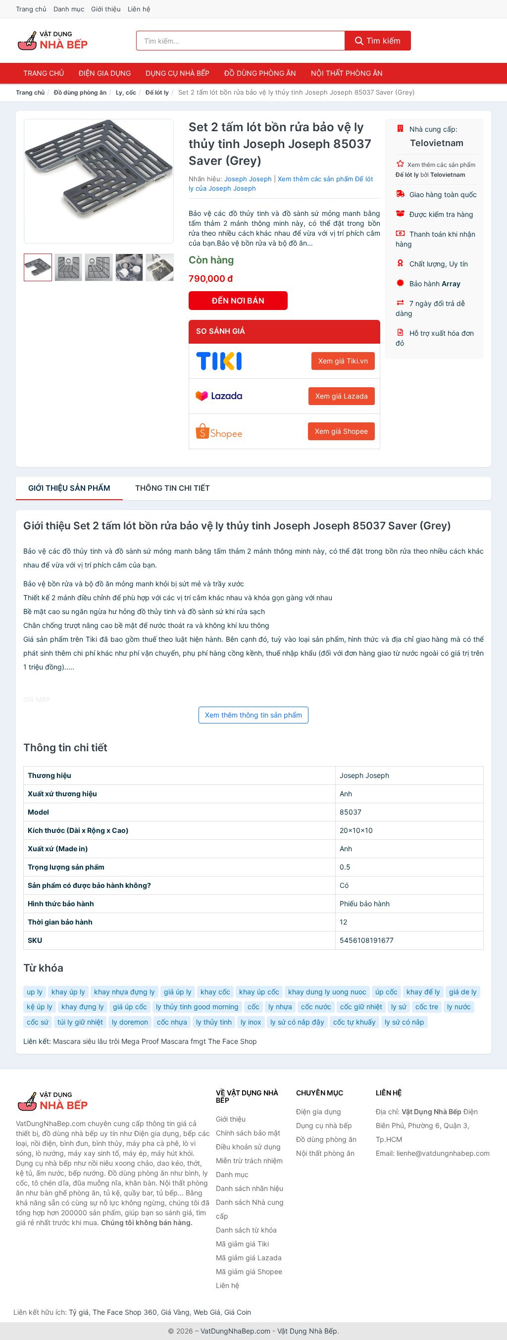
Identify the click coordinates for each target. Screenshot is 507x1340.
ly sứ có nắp (404, 1022)
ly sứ (398, 1006)
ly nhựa (280, 1006)
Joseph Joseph (248, 179)
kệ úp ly (39, 1006)
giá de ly (463, 991)
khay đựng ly (82, 1006)
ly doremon (130, 1022)
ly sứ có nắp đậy (297, 1022)
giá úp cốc (130, 1006)
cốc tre (426, 1006)
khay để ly (423, 991)
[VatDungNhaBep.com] (54, 40)
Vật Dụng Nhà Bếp (307, 1331)
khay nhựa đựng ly (124, 991)
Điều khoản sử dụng (248, 1146)
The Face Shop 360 (125, 1312)
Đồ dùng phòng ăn (260, 73)
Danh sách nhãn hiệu (249, 1188)
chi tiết (172, 488)
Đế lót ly (157, 92)
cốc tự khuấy (354, 1022)
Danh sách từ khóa (246, 1230)
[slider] (38, 268)
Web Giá (207, 1312)
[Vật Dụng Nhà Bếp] (65, 1101)
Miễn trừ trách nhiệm (249, 1160)
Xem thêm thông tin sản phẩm (253, 715)
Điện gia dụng (105, 73)
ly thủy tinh (214, 1022)
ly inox (251, 1022)
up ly (35, 991)
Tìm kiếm (382, 41)
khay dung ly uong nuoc (327, 991)
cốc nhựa (172, 1022)
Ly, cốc (126, 92)
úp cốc (386, 991)
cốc (253, 1006)
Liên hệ (139, 9)
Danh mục (68, 9)
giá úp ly (178, 991)
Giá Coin (237, 1312)
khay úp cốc (259, 991)
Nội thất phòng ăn (347, 73)
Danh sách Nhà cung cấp (250, 1209)
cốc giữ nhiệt (361, 1006)
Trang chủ (31, 9)
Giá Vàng (175, 1312)
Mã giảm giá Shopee (249, 1271)
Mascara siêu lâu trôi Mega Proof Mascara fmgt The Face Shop (155, 1041)
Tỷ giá (79, 1312)
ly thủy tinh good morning (197, 1006)
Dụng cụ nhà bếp (177, 73)
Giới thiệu (106, 9)
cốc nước (316, 1006)
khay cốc (215, 991)
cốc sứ (38, 1022)
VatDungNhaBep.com (235, 1331)
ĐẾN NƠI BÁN (238, 301)
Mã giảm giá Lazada (249, 1257)
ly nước (459, 1006)
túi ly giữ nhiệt (80, 1022)
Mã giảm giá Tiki (242, 1243)
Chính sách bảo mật (248, 1133)
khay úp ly (68, 991)
